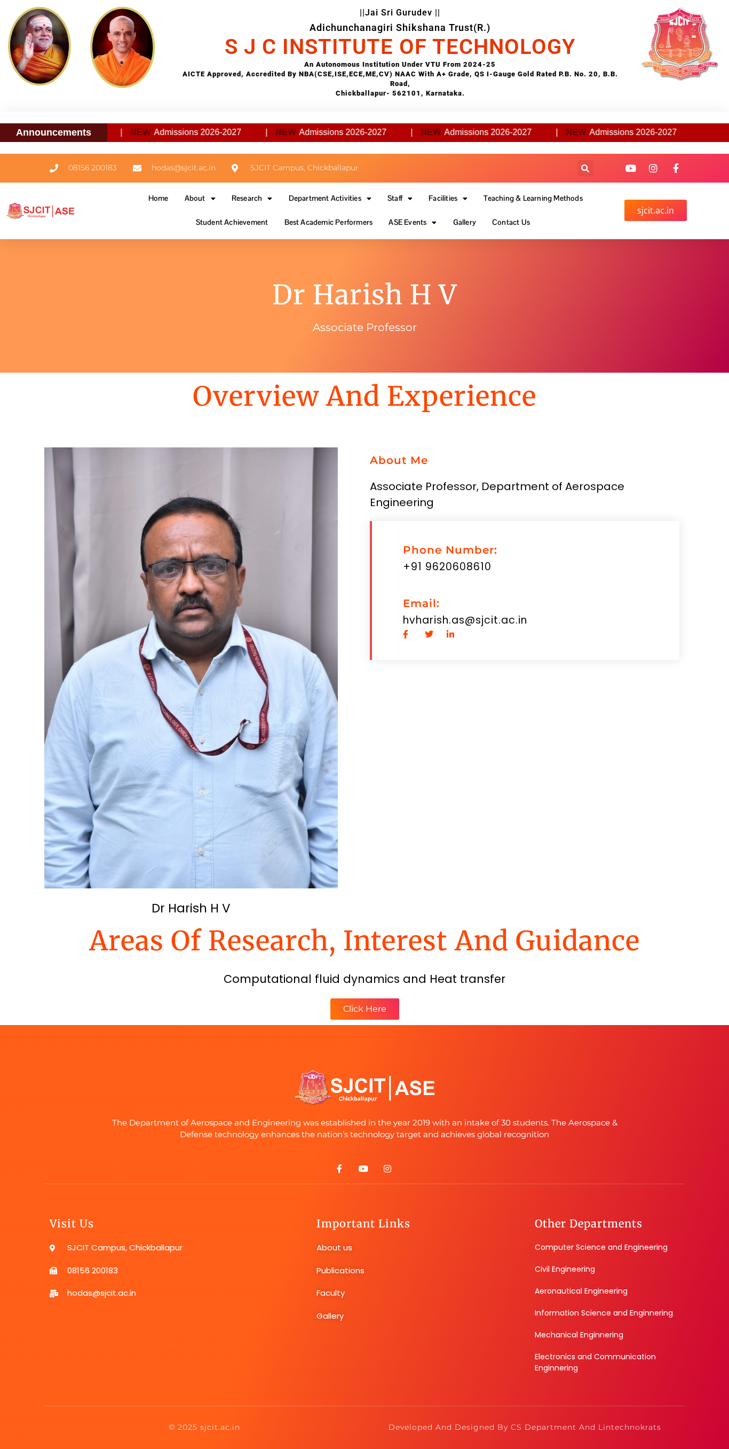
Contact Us (511, 222)
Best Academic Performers (328, 222)
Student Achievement (232, 222)
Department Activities (325, 198)
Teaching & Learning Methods (533, 198)
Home (158, 198)
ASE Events (407, 222)
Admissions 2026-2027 (170, 132)
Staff (394, 198)
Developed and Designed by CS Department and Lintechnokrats (525, 1427)
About (195, 198)
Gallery (464, 222)
